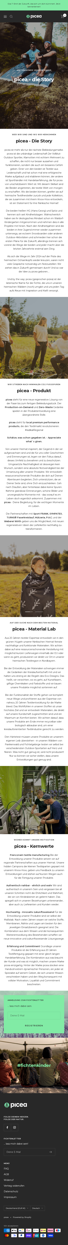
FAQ (6, 1168)
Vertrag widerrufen (14, 1185)
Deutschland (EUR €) (15, 1208)
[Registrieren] (50, 1152)
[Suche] (11, 16)
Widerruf (8, 1180)
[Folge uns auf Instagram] (14, 1127)
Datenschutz (11, 1191)
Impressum (10, 1197)
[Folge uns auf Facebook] (7, 1127)
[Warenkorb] (62, 16)
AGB (6, 1174)
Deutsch (36, 1208)
